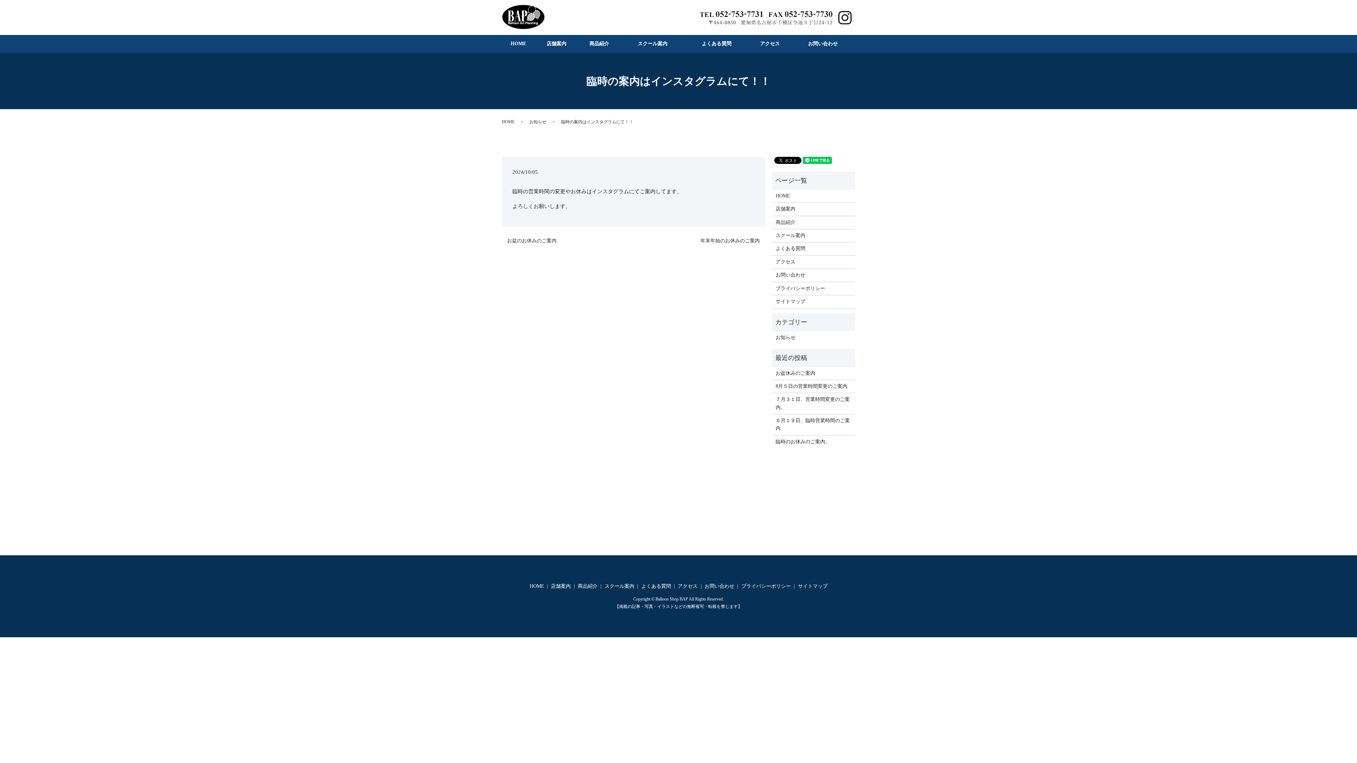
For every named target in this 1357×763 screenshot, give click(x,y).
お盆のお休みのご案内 (532, 240)
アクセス (770, 43)
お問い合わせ (823, 43)
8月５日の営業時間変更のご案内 (811, 386)
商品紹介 (599, 43)
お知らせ (537, 121)
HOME (518, 43)
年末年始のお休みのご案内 (730, 240)
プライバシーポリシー (800, 288)
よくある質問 (717, 43)
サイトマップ (790, 301)
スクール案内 (653, 43)
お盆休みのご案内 (795, 373)
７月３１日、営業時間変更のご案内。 (813, 403)
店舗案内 (556, 43)
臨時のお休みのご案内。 (803, 441)
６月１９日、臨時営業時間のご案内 (813, 424)
